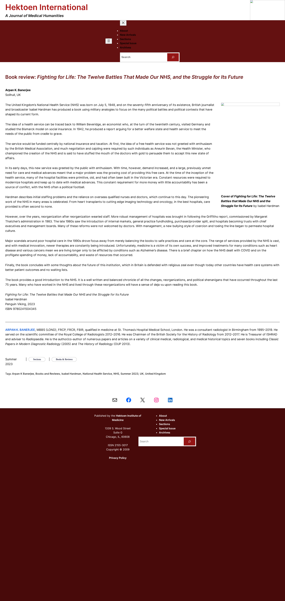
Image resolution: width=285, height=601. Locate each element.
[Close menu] (123, 23)
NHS (116, 373)
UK (142, 373)
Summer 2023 (129, 373)
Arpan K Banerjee (23, 373)
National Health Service (97, 373)
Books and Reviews (47, 373)
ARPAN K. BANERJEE (20, 329)
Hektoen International (46, 7)
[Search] (173, 57)
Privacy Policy (118, 457)
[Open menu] (108, 41)
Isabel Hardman (71, 373)
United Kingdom (155, 373)
